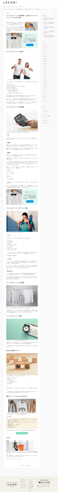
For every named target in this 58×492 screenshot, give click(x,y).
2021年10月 (45, 82)
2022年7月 (45, 70)
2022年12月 (45, 58)
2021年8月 (45, 87)
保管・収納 (45, 120)
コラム (44, 118)
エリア (44, 108)
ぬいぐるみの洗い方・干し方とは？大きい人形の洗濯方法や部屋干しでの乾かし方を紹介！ (49, 27)
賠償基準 (48, 485)
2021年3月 (45, 94)
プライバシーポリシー (47, 486)
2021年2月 (45, 96)
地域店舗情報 (31, 486)
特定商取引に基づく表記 (40, 486)
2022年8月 (45, 68)
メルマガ (41, 485)
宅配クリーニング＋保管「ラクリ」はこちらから (13, 458)
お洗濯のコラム (46, 111)
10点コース (5, 6)
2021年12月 (45, 77)
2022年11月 (45, 61)
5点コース (17, 6)
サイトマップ (31, 489)
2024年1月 (45, 56)
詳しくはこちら (30, 44)
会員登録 (38, 485)
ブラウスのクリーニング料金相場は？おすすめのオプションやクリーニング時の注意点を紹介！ (49, 32)
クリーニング (45, 113)
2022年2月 (45, 75)
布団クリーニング (21, 6)
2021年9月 (45, 84)
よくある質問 (31, 484)
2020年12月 (45, 101)
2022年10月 (45, 63)
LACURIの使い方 (23, 484)
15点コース (13, 6)
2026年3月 (45, 44)
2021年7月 (45, 89)
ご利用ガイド (31, 481)
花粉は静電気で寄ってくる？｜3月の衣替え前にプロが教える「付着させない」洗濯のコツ (49, 19)
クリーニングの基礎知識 (26, 465)
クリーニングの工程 (24, 486)
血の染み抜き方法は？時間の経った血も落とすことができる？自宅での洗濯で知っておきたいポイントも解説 (49, 36)
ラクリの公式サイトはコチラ (22, 433)
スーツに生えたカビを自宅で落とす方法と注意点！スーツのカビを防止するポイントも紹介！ (49, 23)
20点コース (9, 6)
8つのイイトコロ (23, 481)
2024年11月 (45, 49)
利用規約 (45, 485)
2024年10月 (45, 51)
